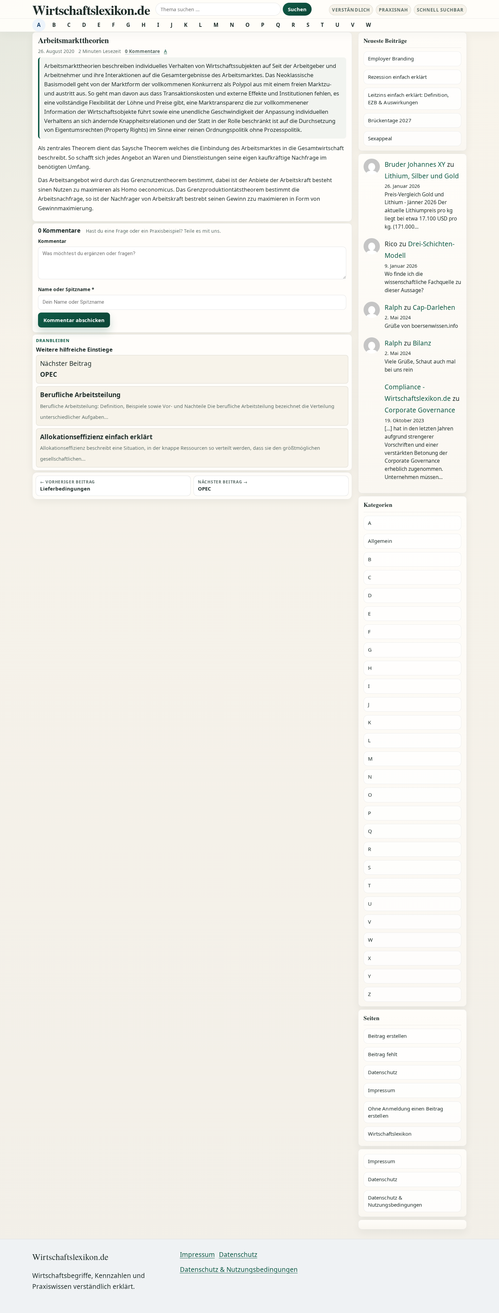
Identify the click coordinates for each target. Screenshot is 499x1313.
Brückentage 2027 (389, 120)
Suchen (297, 9)
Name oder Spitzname (66, 289)
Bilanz (422, 343)
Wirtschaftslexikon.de (91, 10)
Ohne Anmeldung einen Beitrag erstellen (405, 1112)
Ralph (393, 307)
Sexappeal (380, 138)
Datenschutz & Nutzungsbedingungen (395, 1201)
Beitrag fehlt (382, 1054)
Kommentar (52, 241)
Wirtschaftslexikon (389, 1133)
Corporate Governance (420, 410)
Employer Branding (391, 58)
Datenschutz (382, 1072)
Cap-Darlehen (434, 307)
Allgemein (380, 540)
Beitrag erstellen (387, 1035)
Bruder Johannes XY (415, 164)
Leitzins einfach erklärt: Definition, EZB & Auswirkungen (408, 98)
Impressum (381, 1090)
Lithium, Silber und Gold (422, 176)
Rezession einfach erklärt (397, 76)
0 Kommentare (142, 51)
